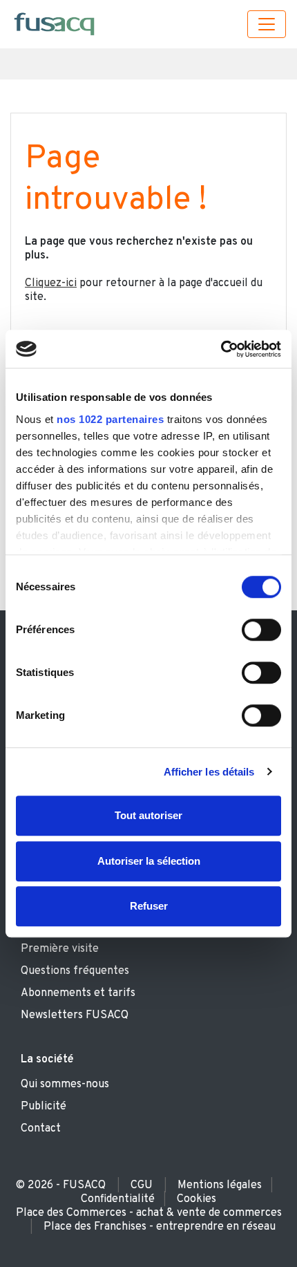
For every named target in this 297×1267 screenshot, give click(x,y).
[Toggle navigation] (266, 24)
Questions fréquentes (75, 971)
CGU (142, 1185)
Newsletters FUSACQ (74, 1015)
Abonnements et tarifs (78, 993)
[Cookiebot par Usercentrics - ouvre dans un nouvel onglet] (220, 349)
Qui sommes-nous (65, 1084)
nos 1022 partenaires (110, 419)
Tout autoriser (148, 815)
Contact (41, 1129)
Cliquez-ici (51, 283)
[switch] (261, 630)
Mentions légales (220, 1185)
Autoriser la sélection (148, 861)
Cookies (196, 1199)
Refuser (149, 906)
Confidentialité (118, 1199)
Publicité (43, 1107)
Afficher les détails (209, 772)
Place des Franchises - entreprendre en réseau (160, 1227)
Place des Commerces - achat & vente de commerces (149, 1213)
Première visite (60, 949)
